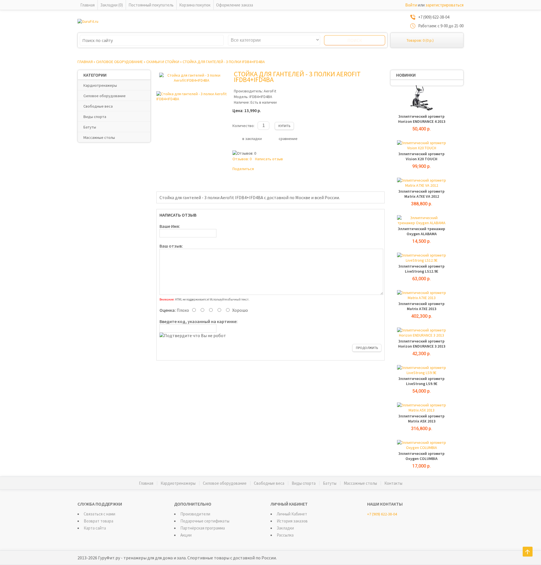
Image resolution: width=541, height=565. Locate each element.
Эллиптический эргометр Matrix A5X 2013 (421, 418)
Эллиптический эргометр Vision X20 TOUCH (421, 156)
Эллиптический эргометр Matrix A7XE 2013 (421, 306)
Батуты (89, 127)
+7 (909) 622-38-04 (382, 514)
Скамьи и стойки (162, 61)
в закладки (252, 138)
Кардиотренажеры (100, 85)
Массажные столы (99, 137)
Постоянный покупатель (151, 5)
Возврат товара (98, 521)
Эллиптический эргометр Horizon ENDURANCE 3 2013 (421, 344)
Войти (411, 5)
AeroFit (270, 91)
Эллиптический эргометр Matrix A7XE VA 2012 (421, 194)
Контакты (393, 483)
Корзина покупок (194, 5)
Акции (186, 535)
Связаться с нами (99, 514)
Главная (87, 5)
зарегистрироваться (444, 5)
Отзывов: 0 (242, 158)
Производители (195, 514)
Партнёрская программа (202, 528)
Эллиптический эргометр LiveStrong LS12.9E (421, 269)
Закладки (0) (111, 5)
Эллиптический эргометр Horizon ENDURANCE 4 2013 (421, 119)
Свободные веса (98, 106)
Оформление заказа (234, 5)
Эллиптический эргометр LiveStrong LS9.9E (421, 381)
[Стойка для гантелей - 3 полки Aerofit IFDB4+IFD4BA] (191, 80)
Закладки (285, 528)
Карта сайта (95, 528)
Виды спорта (94, 116)
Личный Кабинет (292, 514)
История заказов (292, 521)
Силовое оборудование (119, 61)
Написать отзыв (269, 158)
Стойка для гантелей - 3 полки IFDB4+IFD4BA (224, 61)
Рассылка (285, 535)
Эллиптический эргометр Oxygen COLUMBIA (421, 456)
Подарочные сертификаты (204, 521)
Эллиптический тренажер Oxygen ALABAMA (421, 231)
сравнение (288, 138)
